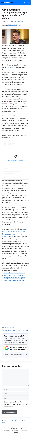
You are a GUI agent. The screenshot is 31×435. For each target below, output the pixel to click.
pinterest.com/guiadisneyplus (14, 280)
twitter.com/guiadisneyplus (13, 275)
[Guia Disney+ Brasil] (10, 2)
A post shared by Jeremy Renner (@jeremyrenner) (16, 177)
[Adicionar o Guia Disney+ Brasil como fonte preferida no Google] (15, 348)
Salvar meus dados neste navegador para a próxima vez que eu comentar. (16, 404)
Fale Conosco (6, 421)
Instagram (11, 67)
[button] (25, 2)
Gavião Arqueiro (10, 330)
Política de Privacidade (17, 421)
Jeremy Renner (22, 330)
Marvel (7, 327)
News (12, 327)
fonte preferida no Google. (15, 25)
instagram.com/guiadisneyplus (14, 278)
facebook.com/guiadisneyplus (14, 273)
